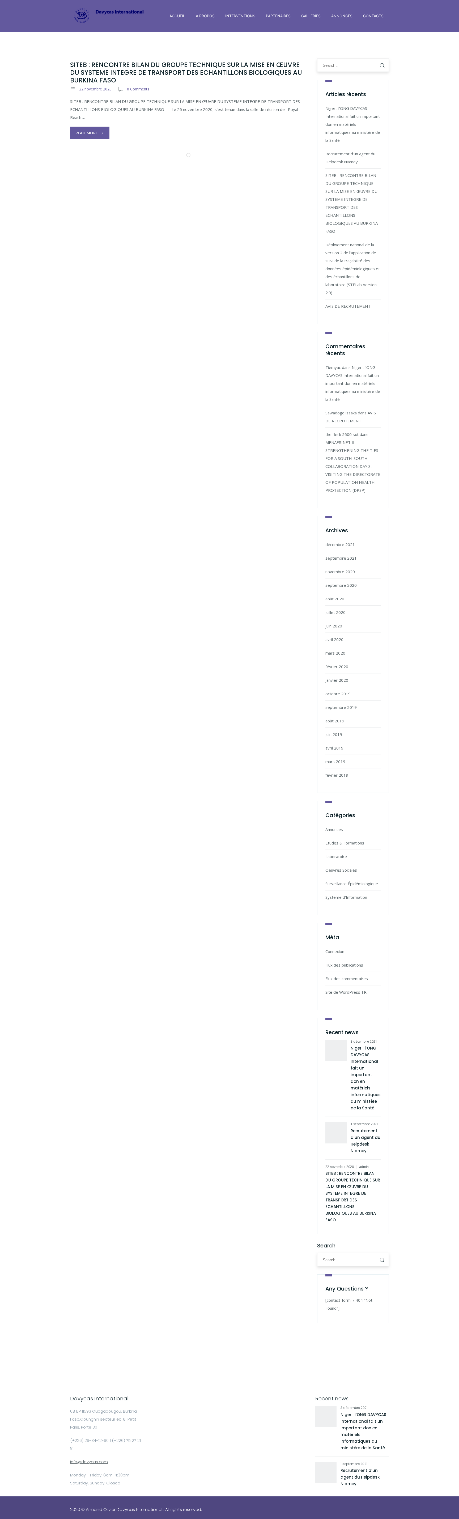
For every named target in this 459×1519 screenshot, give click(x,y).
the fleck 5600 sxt (342, 434)
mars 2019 (335, 761)
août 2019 (334, 720)
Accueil (177, 16)
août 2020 (334, 598)
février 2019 (336, 775)
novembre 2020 (340, 571)
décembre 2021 (340, 544)
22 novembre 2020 (95, 88)
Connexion (334, 951)
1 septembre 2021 (364, 1124)
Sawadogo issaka (341, 412)
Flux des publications (344, 965)
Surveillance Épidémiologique (351, 883)
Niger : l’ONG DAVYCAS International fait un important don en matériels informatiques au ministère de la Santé (352, 124)
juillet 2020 (335, 612)
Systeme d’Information (346, 897)
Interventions (240, 16)
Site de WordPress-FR (346, 992)
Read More (87, 132)
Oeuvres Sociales (341, 870)
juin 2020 (333, 626)
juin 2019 (333, 734)
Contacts (373, 16)
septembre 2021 (341, 558)
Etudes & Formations (344, 843)
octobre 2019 (338, 693)
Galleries (311, 16)
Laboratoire (336, 856)
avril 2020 (334, 639)
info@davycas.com (89, 1461)
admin (364, 1166)
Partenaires (278, 16)
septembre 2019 (341, 707)
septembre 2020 (341, 585)
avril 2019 (334, 748)
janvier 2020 (336, 680)
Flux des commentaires (346, 978)
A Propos (205, 16)
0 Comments (138, 88)
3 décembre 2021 (364, 1041)
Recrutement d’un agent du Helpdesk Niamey (360, 1477)
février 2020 (336, 666)
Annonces (341, 16)
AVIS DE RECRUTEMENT (348, 306)
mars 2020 (335, 653)
